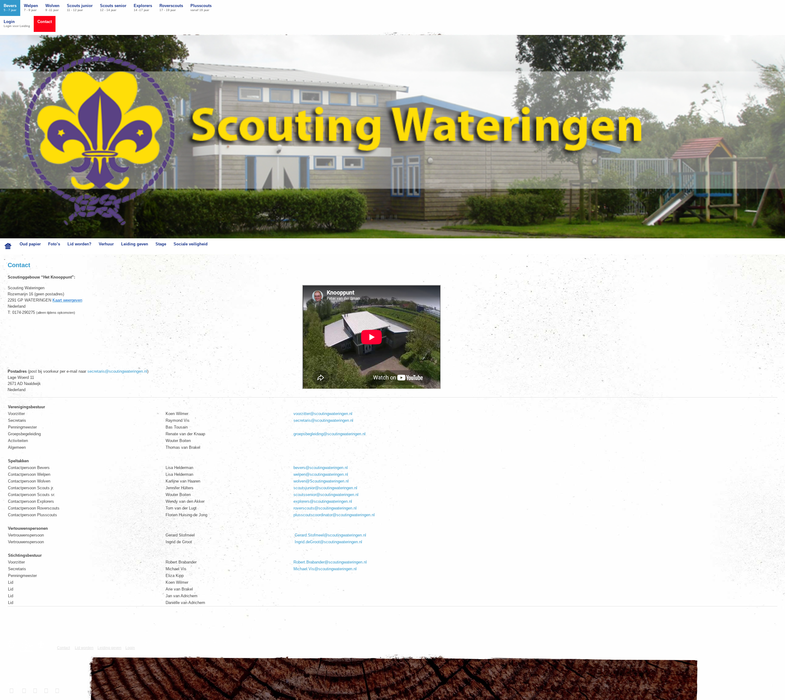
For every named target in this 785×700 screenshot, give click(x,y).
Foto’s (54, 244)
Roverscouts (171, 7)
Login (17, 23)
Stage (160, 244)
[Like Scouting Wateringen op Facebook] (12, 691)
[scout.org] (42, 644)
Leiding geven (134, 244)
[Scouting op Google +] (45, 691)
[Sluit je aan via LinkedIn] (34, 691)
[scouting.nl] (28, 646)
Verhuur (106, 244)
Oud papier (30, 244)
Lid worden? (79, 244)
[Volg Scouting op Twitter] (23, 691)
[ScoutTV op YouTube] (56, 691)
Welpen (31, 7)
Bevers (10, 7)
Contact (44, 21)
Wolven (52, 7)
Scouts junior (80, 7)
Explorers (143, 7)
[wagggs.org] (13, 644)
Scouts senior (113, 7)
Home (8, 246)
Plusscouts (201, 7)
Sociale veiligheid (191, 244)
